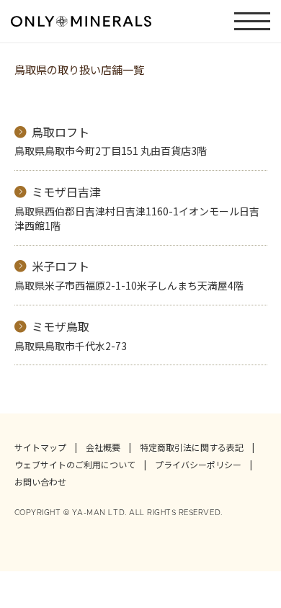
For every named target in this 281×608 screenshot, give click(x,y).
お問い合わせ (40, 481)
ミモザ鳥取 (60, 326)
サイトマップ (40, 447)
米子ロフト (60, 265)
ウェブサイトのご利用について (74, 464)
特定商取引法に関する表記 (192, 447)
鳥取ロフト (60, 131)
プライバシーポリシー (198, 464)
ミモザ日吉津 (66, 191)
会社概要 (103, 447)
